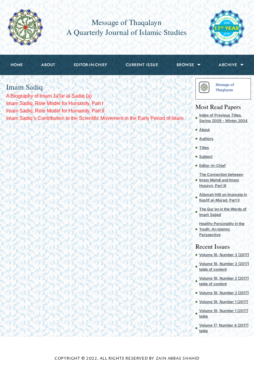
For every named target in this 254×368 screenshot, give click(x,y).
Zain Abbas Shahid (177, 358)
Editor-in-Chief (90, 65)
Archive (228, 65)
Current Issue (142, 65)
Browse (185, 65)
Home (17, 65)
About (48, 65)
